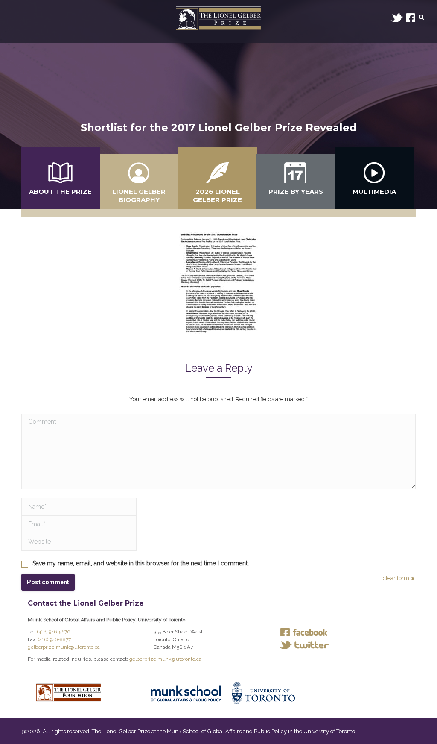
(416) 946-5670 (53, 632)
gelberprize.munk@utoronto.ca (64, 647)
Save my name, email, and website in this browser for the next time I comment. (140, 563)
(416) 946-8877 (54, 639)
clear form (396, 578)
